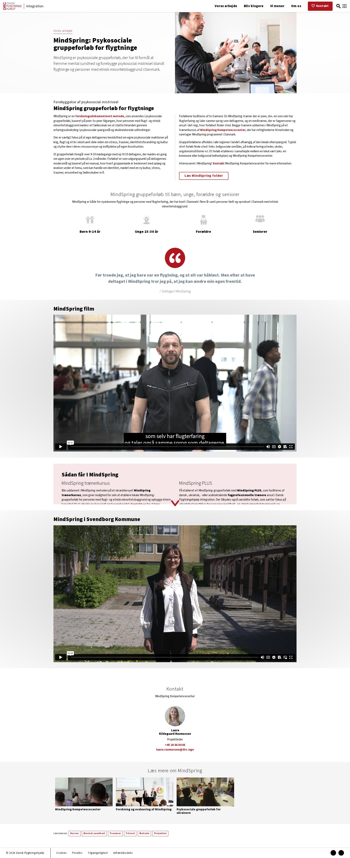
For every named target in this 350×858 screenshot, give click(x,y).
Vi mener (277, 6)
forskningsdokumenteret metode (99, 116)
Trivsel (130, 833)
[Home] (12, 9)
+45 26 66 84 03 (175, 745)
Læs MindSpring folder (204, 175)
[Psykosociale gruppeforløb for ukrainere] (205, 797)
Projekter (160, 833)
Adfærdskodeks (123, 853)
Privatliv (77, 853)
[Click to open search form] (338, 6)
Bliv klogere (254, 6)
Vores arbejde (226, 6)
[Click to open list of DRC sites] (344, 6)
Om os (296, 6)
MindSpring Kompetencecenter (222, 130)
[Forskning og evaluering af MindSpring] (144, 795)
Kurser (74, 833)
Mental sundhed (94, 833)
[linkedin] (341, 853)
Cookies (61, 853)
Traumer (115, 833)
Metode (144, 833)
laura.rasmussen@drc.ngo (175, 750)
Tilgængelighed (98, 853)
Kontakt (218, 163)
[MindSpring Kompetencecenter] (83, 795)
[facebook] (333, 853)
